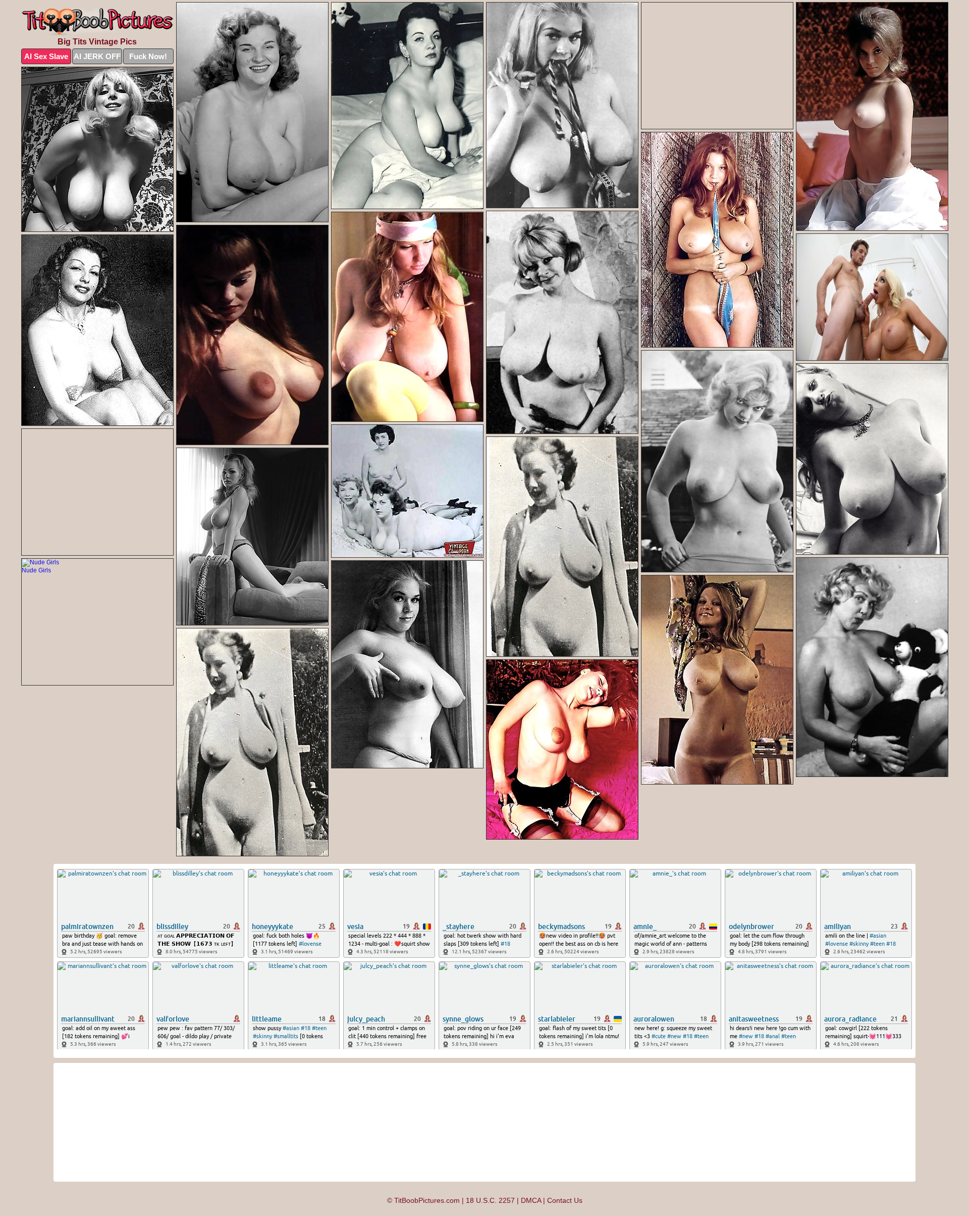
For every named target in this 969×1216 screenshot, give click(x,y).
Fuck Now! (148, 56)
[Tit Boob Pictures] (97, 22)
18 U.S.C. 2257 (490, 1200)
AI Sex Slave (46, 56)
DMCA (531, 1200)
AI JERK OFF (97, 56)
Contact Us (564, 1200)
